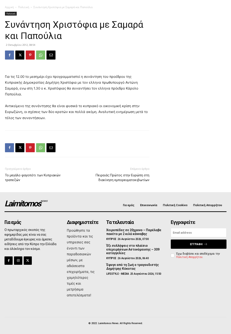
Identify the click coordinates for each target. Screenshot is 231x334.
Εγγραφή (196, 244)
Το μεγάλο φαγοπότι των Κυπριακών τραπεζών (32, 177)
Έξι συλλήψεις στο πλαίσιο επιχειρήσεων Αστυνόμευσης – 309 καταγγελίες (132, 249)
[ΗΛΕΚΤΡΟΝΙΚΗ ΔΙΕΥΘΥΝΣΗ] (50, 55)
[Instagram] (18, 260)
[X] (19, 55)
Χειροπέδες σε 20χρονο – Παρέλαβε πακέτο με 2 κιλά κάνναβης (133, 232)
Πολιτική (23, 7)
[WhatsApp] (40, 55)
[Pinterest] (30, 55)
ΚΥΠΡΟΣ (111, 239)
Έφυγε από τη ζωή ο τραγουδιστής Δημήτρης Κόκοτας (132, 266)
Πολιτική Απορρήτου (189, 257)
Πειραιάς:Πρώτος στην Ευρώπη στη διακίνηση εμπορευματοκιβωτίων (122, 177)
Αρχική (9, 7)
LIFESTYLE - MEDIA (117, 273)
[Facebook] (9, 55)
